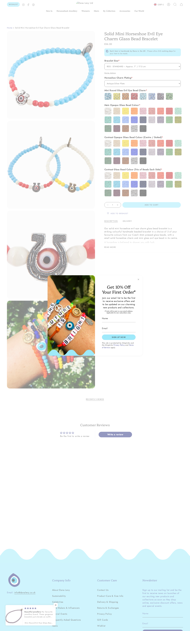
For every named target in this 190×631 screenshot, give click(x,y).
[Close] (138, 279)
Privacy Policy (119, 345)
